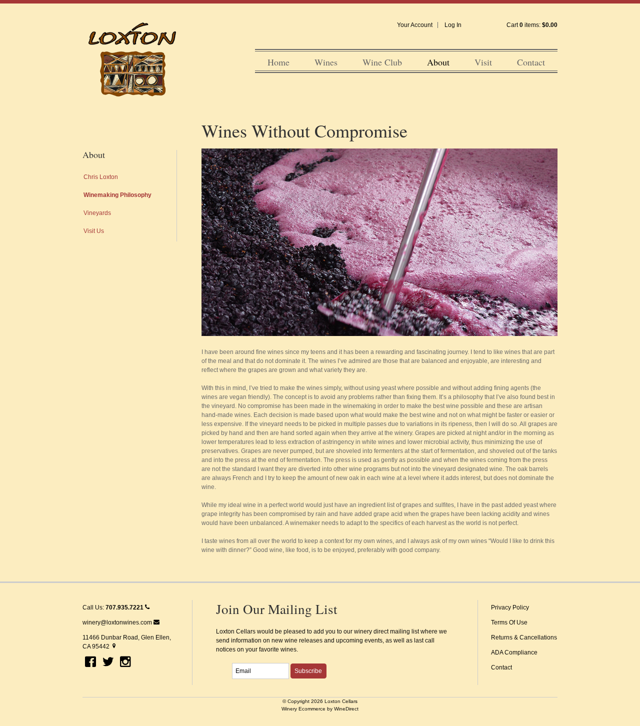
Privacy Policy (510, 607)
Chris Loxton (101, 177)
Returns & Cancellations (524, 637)
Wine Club (382, 62)
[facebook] (90, 663)
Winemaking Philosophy (118, 195)
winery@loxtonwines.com (118, 622)
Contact (531, 62)
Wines (326, 62)
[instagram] (126, 663)
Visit (483, 62)
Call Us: (113, 607)
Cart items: (532, 25)
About (438, 62)
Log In (453, 25)
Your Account (414, 25)
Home (279, 62)
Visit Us (94, 231)
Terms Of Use (509, 622)
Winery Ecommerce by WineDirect (320, 709)
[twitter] (108, 663)
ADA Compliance (514, 652)
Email (223, 660)
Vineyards (97, 213)
